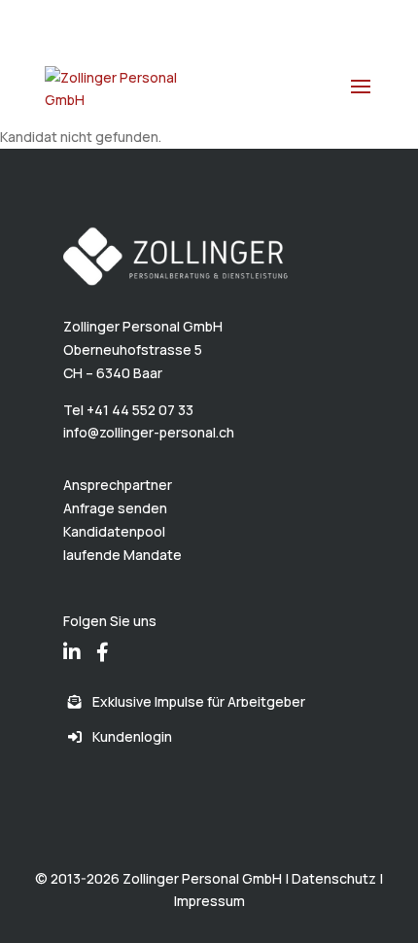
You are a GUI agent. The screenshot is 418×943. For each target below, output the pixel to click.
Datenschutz (334, 878)
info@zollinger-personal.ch (148, 432)
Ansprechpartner (117, 484)
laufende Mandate (122, 554)
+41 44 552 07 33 (140, 410)
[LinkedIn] (72, 638)
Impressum (209, 900)
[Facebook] (102, 638)
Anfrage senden (115, 508)
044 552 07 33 (118, 15)
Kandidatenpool (114, 531)
